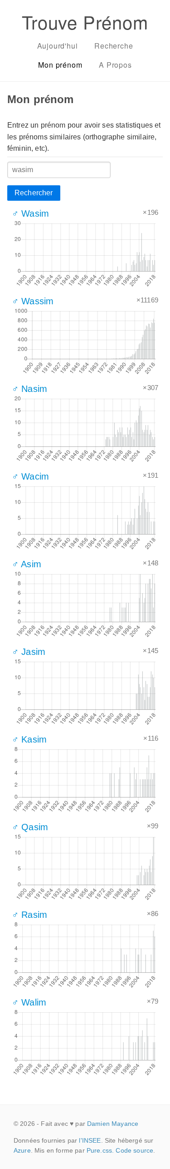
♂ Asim (26, 564)
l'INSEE (90, 1140)
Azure (22, 1150)
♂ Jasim (28, 652)
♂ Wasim (30, 213)
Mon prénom (60, 64)
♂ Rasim (29, 915)
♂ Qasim (30, 827)
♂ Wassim (32, 301)
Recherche (113, 45)
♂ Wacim (30, 476)
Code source (134, 1150)
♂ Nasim (29, 389)
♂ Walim (29, 1002)
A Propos (115, 64)
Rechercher (34, 193)
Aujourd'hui (57, 45)
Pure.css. (100, 1150)
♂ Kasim (29, 739)
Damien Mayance (112, 1123)
